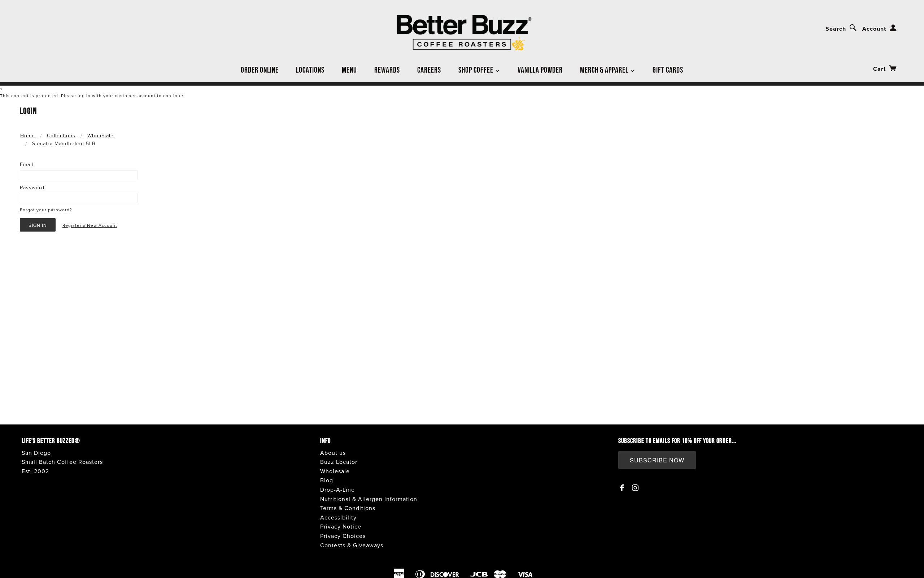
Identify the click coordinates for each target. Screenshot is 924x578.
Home (27, 136)
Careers (429, 69)
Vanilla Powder (540, 69)
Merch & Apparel (605, 69)
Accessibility (338, 517)
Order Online (260, 69)
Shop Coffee (476, 69)
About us (333, 453)
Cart (880, 69)
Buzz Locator (338, 462)
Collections (61, 136)
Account (874, 29)
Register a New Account (89, 225)
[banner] (462, 33)
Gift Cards (668, 69)
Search (835, 29)
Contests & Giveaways (351, 545)
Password (32, 188)
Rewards (387, 69)
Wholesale (100, 136)
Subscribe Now (657, 460)
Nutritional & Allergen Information (368, 499)
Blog (326, 480)
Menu (349, 69)
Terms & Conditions (347, 508)
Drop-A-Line (337, 489)
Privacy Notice (340, 526)
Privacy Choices (343, 536)
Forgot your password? (46, 209)
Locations (310, 69)
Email (26, 164)
